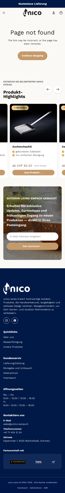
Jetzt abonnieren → (32, 246)
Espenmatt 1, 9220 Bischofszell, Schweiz (26, 440)
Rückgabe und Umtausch (17, 368)
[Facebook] (15, 320)
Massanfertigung (12, 342)
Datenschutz (10, 373)
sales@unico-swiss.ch (15, 424)
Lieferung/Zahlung (13, 363)
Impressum (9, 377)
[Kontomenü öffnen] (53, 12)
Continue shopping (32, 55)
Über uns (8, 337)
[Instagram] (6, 320)
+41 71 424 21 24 (12, 432)
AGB (46, 488)
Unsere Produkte (13, 346)
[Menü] (4, 13)
